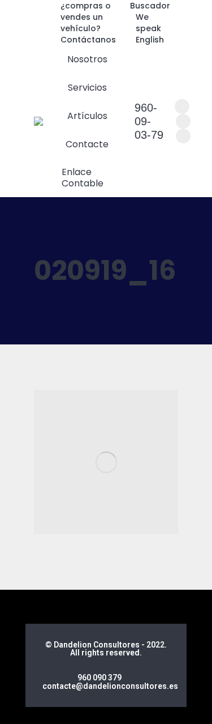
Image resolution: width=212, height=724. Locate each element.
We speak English (150, 28)
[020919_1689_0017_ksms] (106, 462)
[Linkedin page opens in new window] (183, 136)
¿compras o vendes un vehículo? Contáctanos (88, 22)
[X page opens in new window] (183, 121)
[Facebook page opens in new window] (182, 106)
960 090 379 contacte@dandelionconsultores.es (110, 682)
